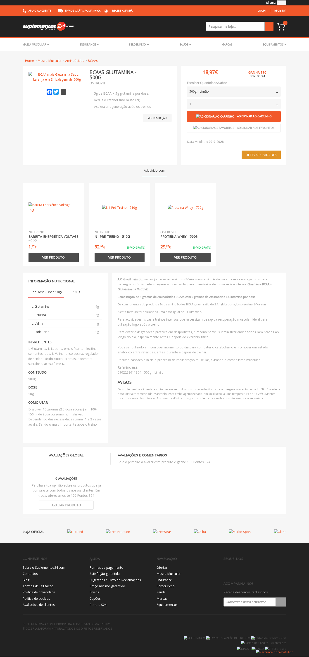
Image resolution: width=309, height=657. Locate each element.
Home (29, 60)
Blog (26, 580)
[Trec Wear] (162, 531)
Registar (280, 10)
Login (262, 10)
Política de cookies (36, 598)
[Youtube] (245, 570)
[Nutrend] (75, 531)
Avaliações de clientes (39, 604)
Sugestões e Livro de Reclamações (115, 580)
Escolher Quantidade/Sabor (207, 83)
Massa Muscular (35, 44)
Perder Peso (138, 44)
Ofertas (162, 567)
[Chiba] (200, 531)
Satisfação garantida (105, 573)
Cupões (95, 598)
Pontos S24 (98, 604)
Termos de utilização (38, 586)
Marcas (227, 44)
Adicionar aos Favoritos (256, 128)
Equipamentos (273, 44)
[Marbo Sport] (240, 531)
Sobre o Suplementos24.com (44, 567)
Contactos (30, 573)
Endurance (88, 44)
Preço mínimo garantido (107, 586)
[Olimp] (280, 531)
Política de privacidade (39, 592)
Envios (94, 592)
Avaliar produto (66, 505)
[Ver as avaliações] (163, 72)
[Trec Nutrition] (118, 531)
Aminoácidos (74, 60)
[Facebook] (226, 570)
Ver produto (53, 257)
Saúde (184, 44)
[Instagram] (235, 570)
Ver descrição (157, 118)
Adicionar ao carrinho (254, 116)
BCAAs (93, 60)
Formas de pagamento (106, 567)
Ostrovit (98, 83)
